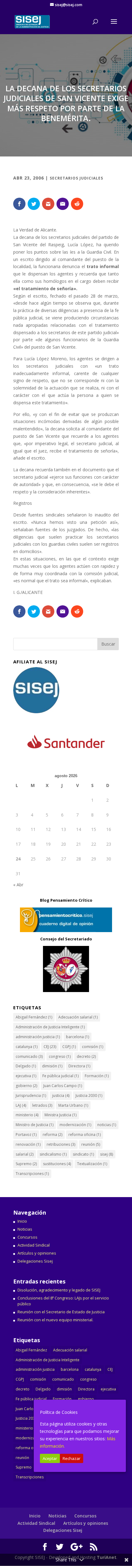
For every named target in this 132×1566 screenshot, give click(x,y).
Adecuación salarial (78, 1017)
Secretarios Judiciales (76, 178)
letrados (42, 1105)
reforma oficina (84, 1134)
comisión (92, 1046)
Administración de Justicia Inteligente (50, 1027)
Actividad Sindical (33, 1245)
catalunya (26, 1046)
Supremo (26, 1163)
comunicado (29, 1056)
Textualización (92, 1163)
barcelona (77, 1036)
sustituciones (57, 1163)
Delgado (26, 1066)
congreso (60, 1056)
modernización (75, 1124)
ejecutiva (26, 1075)
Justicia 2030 (89, 1095)
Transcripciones (32, 1173)
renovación (28, 1144)
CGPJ (69, 1046)
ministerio (27, 1114)
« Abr (18, 885)
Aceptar (50, 1458)
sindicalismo (53, 1154)
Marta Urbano (73, 1105)
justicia (60, 1095)
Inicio (22, 1221)
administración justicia (38, 1036)
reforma (52, 1134)
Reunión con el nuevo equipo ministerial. (55, 1320)
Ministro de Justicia (34, 1124)
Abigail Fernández (34, 1017)
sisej (106, 1154)
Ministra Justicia (60, 1114)
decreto (86, 1056)
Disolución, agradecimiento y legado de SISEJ (58, 1290)
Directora (79, 1066)
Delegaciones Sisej (35, 1261)
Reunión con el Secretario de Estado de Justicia (61, 1312)
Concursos (27, 1237)
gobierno (26, 1085)
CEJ (50, 1046)
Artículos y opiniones (36, 1253)
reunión (90, 1144)
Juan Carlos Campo (62, 1085)
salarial (24, 1154)
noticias (106, 1124)
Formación (97, 1075)
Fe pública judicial (60, 1075)
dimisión (52, 1066)
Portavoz (26, 1134)
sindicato (83, 1154)
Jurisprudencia (31, 1095)
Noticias (24, 1229)
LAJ (21, 1105)
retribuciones (61, 1144)
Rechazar (71, 1458)
